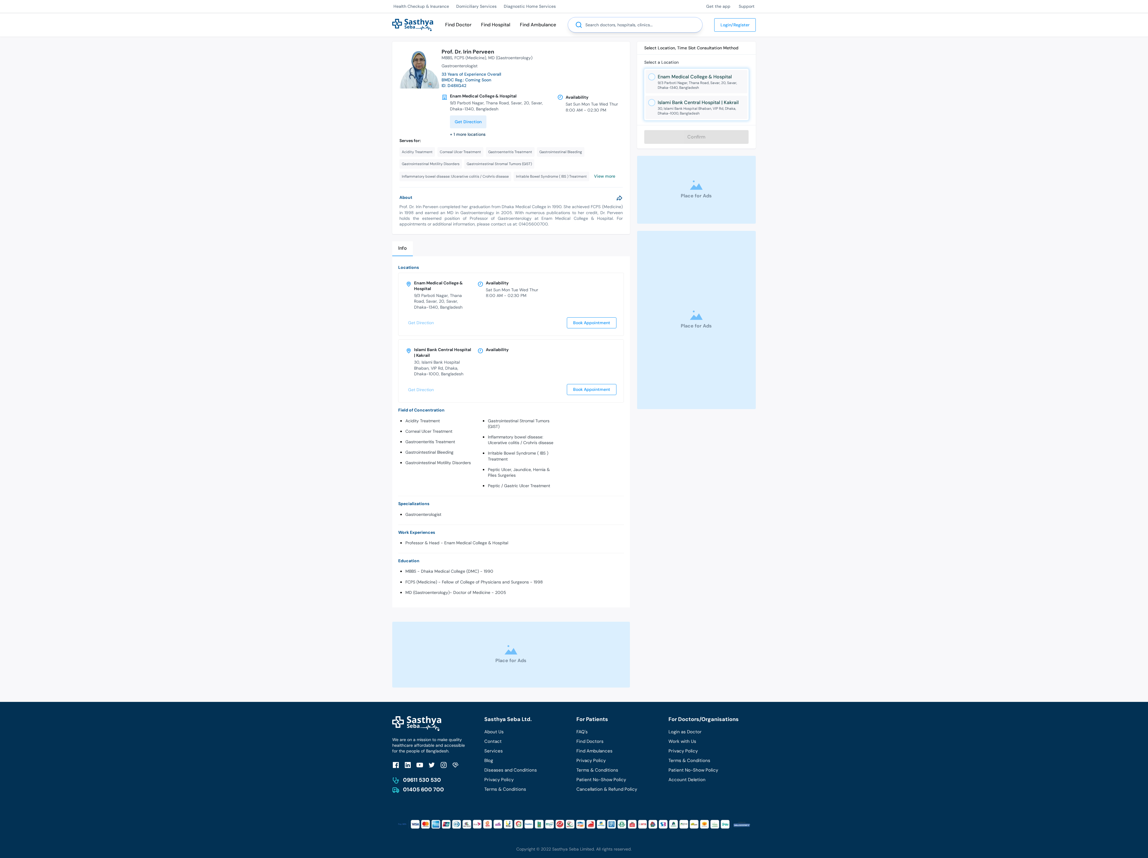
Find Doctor (458, 25)
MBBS (447, 57)
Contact (493, 741)
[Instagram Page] (443, 765)
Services (493, 751)
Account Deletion (687, 780)
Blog (488, 760)
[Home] (412, 24)
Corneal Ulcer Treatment (428, 431)
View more (604, 176)
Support (747, 6)
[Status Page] (455, 765)
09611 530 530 (422, 780)
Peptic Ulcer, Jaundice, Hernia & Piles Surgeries (519, 472)
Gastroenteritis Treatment (430, 441)
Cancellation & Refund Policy (606, 789)
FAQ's (582, 732)
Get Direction (468, 121)
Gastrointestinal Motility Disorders (438, 462)
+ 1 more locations (468, 134)
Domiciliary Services (476, 6)
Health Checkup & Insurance (421, 6)
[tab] (402, 248)
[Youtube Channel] (419, 765)
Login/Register (734, 25)
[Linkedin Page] (407, 765)
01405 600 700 (423, 789)
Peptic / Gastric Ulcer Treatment (519, 485)
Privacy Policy (499, 780)
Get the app (718, 6)
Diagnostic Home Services (530, 6)
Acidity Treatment (422, 420)
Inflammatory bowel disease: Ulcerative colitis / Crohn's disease (520, 439)
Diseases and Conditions (510, 770)
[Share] (619, 198)
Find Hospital (495, 25)
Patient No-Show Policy (601, 780)
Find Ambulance (538, 25)
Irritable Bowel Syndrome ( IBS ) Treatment (518, 455)
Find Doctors (590, 741)
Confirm (696, 137)
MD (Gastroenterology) (510, 57)
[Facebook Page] (395, 765)
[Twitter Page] (431, 765)
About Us (494, 732)
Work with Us (682, 741)
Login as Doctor (685, 732)
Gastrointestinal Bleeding (429, 452)
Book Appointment (591, 322)
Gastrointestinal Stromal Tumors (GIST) (518, 423)
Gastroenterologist (423, 514)
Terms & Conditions (505, 789)
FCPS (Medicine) (470, 57)
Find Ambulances (594, 751)
